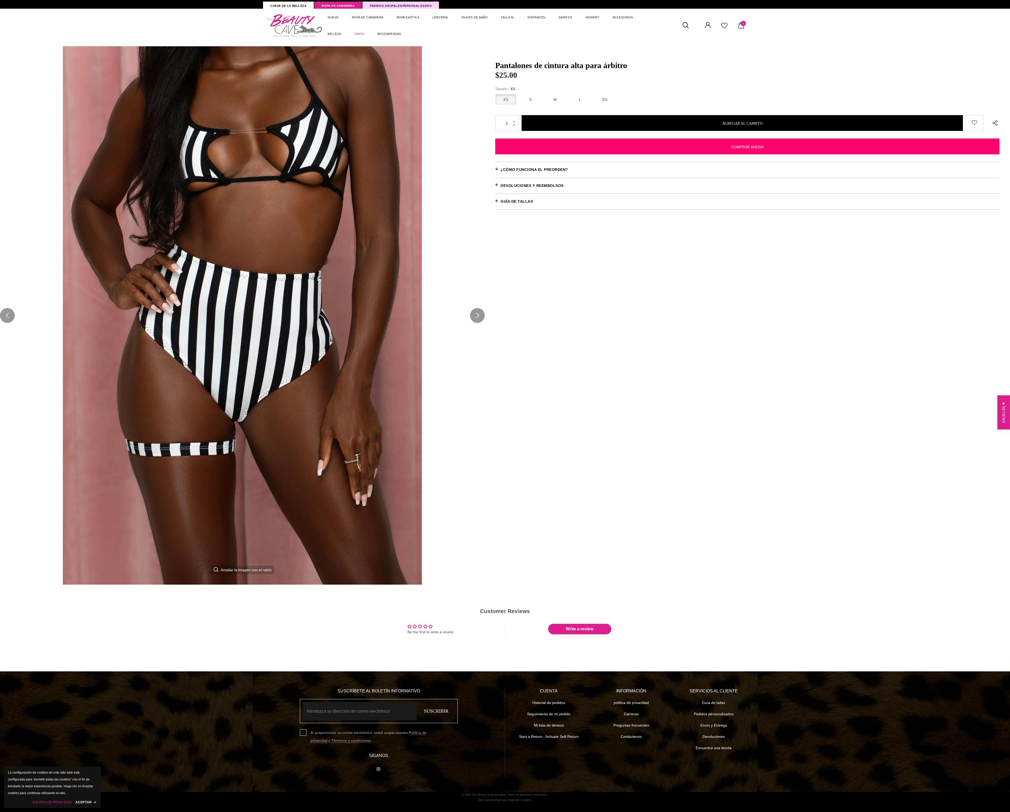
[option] (242, 315)
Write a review (579, 629)
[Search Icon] (688, 25)
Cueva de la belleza (288, 5)
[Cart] (741, 27)
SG (605, 99)
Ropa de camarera (338, 5)
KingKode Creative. (520, 799)
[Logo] (295, 25)
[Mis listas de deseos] (724, 27)
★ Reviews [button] (1004, 412)
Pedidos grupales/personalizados (401, 5)
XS (506, 99)
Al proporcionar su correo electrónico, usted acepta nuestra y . (368, 737)
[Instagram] (378, 768)
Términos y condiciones (351, 741)
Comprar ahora (747, 147)
